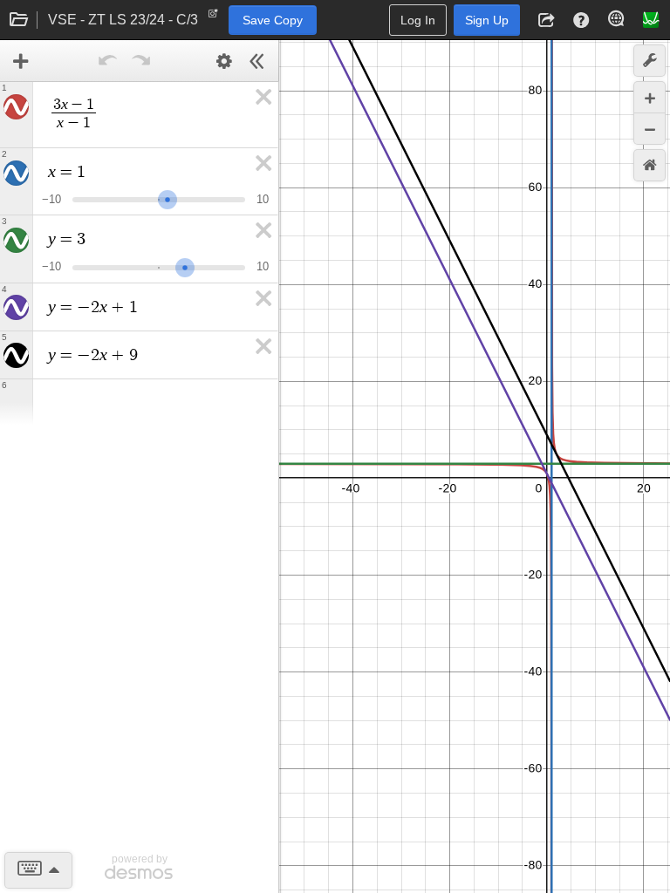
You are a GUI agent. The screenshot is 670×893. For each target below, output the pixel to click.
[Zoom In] (649, 97)
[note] (213, 17)
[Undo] (108, 61)
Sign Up (487, 20)
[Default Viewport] (649, 165)
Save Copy (273, 20)
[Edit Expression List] (224, 61)
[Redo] (141, 61)
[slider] (167, 197)
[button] (546, 20)
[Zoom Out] (649, 128)
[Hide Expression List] (257, 61)
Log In (417, 20)
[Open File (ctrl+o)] (19, 20)
